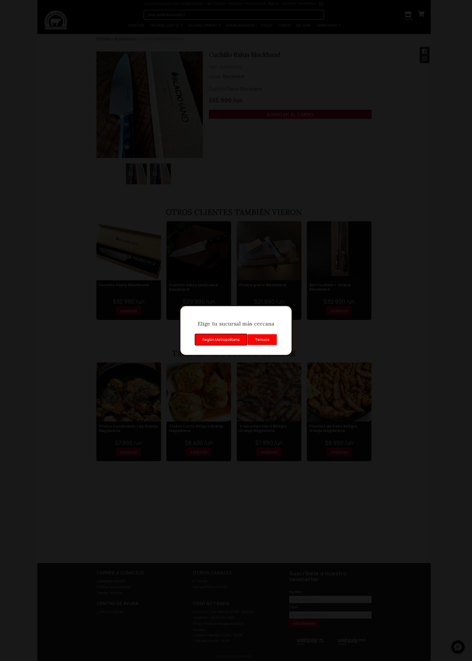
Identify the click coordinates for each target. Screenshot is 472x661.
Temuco (262, 339)
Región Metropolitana (221, 339)
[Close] (286, 311)
